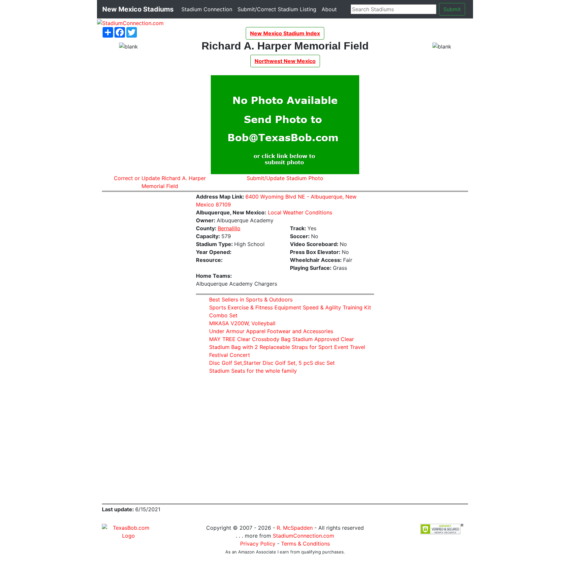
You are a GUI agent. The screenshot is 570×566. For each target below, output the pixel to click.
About (330, 9)
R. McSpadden (295, 527)
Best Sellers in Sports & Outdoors (251, 299)
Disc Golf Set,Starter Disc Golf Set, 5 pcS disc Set (272, 363)
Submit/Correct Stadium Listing (278, 9)
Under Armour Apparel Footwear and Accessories (271, 331)
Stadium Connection (208, 9)
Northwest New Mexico (285, 61)
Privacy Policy (257, 543)
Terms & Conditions (305, 543)
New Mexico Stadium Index (285, 33)
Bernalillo (229, 228)
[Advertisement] (144, 296)
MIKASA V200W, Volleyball (242, 323)
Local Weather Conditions (300, 212)
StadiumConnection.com (303, 535)
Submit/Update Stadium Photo (285, 178)
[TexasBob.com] (128, 531)
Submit (452, 9)
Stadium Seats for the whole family (253, 370)
